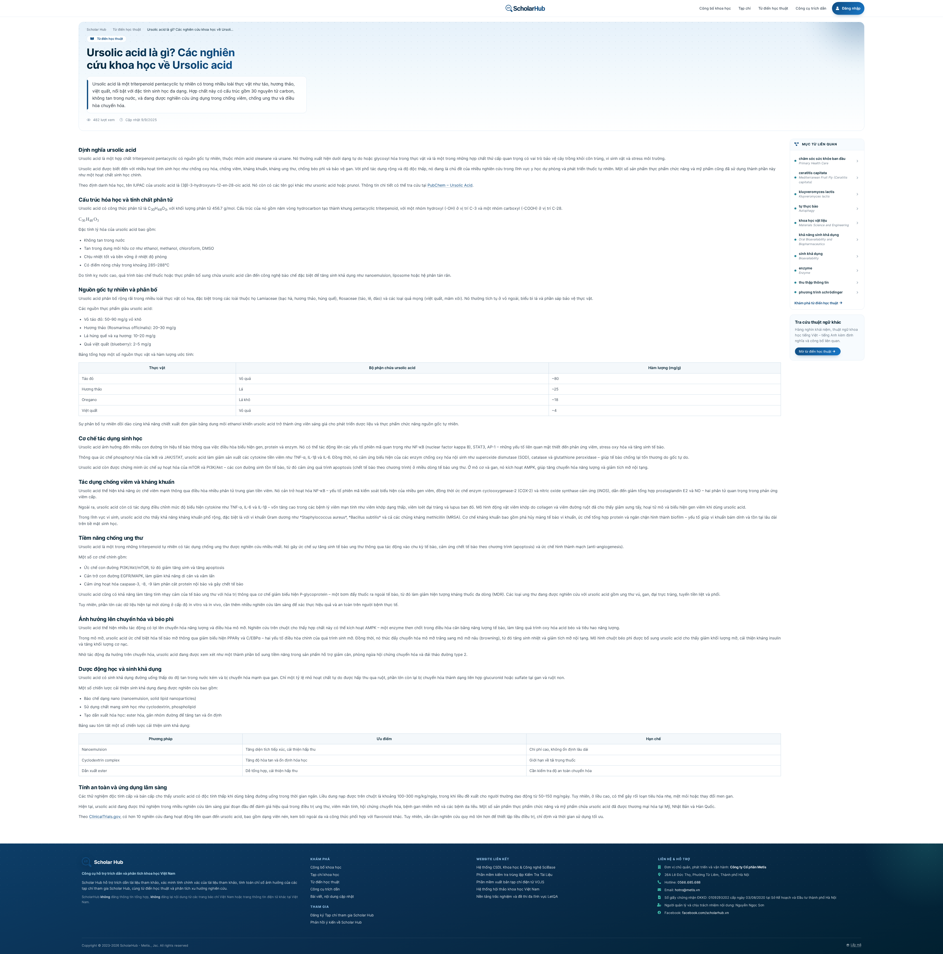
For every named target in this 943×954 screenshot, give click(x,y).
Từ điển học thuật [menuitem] (773, 8)
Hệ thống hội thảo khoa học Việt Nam (508, 889)
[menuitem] (847, 8)
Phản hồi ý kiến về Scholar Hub (336, 922)
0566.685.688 (689, 882)
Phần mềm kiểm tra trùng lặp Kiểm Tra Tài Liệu (514, 874)
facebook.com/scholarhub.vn (705, 913)
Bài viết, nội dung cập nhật (332, 896)
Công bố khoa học (325, 867)
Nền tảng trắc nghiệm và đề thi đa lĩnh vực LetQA (517, 896)
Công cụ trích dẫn (325, 889)
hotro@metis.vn (687, 890)
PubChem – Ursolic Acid (450, 185)
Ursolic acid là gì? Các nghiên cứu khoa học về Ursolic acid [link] (190, 29)
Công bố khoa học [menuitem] (715, 8)
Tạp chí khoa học (324, 874)
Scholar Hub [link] (96, 29)
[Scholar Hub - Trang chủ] (525, 8)
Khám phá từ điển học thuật (816, 303)
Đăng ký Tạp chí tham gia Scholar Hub (342, 915)
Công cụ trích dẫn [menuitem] (811, 8)
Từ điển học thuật (324, 882)
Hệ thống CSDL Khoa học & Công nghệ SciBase (515, 867)
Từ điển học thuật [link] (127, 29)
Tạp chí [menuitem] (744, 8)
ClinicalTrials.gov (104, 816)
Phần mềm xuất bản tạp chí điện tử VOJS (510, 882)
